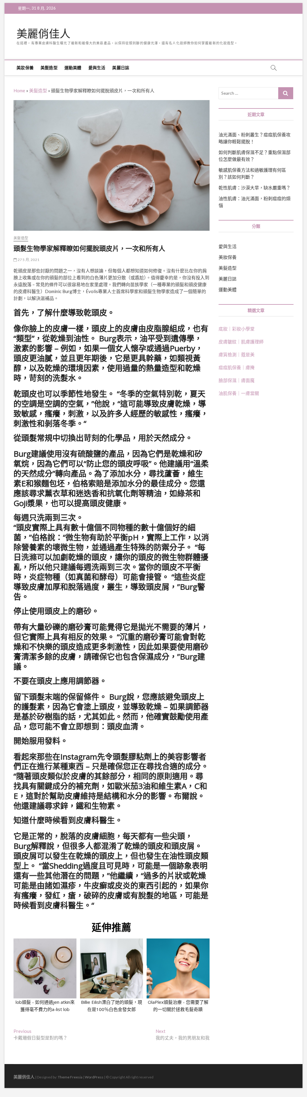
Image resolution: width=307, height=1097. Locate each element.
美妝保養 (25, 67)
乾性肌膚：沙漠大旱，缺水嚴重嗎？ (255, 187)
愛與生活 (97, 67)
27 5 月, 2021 (28, 259)
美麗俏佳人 (43, 33)
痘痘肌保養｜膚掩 (237, 367)
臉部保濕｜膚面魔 (237, 380)
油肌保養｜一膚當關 (239, 393)
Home (19, 90)
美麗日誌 (120, 67)
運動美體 (73, 67)
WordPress (94, 1077)
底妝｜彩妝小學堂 (237, 328)
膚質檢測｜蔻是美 (237, 354)
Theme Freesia (70, 1077)
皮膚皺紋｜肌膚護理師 (241, 341)
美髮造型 (49, 67)
